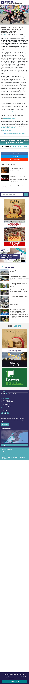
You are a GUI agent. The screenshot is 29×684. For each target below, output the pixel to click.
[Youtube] (5, 413)
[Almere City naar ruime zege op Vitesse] (4, 272)
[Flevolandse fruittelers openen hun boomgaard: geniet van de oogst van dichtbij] (4, 286)
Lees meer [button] (11, 677)
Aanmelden (5, 424)
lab (10, 130)
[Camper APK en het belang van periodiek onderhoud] (4, 305)
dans (8, 130)
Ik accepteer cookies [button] (14, 681)
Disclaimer (4, 451)
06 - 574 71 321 (20, 146)
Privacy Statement (5, 454)
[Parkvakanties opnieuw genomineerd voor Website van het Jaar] (4, 319)
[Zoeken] (26, 194)
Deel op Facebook (15, 153)
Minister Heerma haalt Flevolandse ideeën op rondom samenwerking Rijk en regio (19, 278)
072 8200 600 (6, 404)
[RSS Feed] (8, 413)
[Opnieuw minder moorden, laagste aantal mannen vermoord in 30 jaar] (4, 292)
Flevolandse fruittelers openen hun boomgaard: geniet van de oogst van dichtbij (19, 285)
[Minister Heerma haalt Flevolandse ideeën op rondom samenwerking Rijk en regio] (4, 279)
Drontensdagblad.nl (10, 2)
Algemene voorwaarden (7, 449)
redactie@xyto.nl (7, 406)
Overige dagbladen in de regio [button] (9, 445)
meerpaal (4, 130)
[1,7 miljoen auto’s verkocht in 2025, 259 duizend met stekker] (4, 299)
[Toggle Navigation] (26, 3)
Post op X (15, 156)
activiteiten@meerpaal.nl (9, 118)
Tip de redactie (16, 159)
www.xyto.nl (6, 407)
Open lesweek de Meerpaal (16, 185)
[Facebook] (2, 413)
